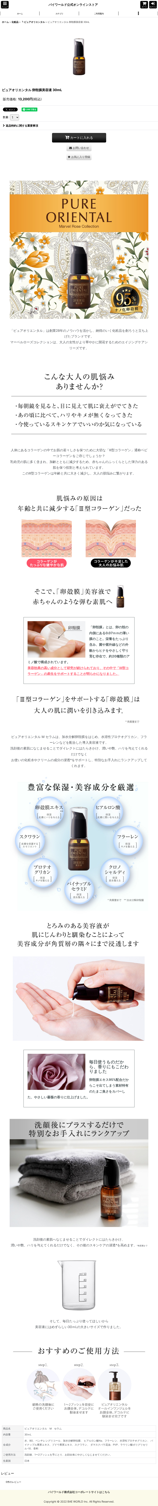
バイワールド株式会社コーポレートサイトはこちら (79, 1492)
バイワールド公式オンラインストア (73, 5)
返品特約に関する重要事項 (22, 125)
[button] (5, 4)
